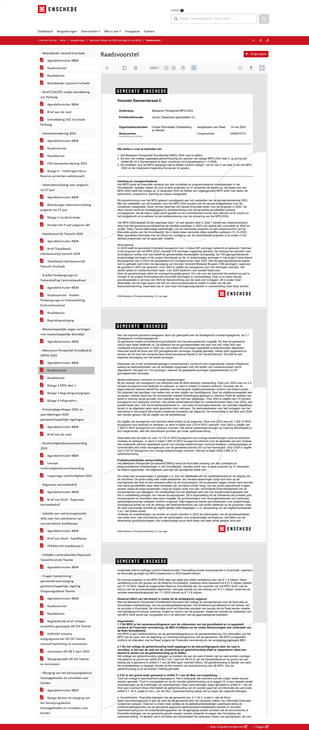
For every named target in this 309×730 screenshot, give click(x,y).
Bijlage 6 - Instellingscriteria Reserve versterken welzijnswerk (63, 174)
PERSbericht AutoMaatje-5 (64, 546)
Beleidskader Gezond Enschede (68, 83)
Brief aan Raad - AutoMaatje (66, 538)
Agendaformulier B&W (62, 60)
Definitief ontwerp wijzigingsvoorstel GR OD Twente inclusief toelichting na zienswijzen (63, 639)
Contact (149, 31)
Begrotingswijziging (60, 320)
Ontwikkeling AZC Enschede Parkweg (62, 122)
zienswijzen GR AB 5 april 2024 (67, 651)
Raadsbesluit (55, 76)
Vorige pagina (258, 54)
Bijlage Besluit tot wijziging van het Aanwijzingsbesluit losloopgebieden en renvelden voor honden (65, 705)
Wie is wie (111, 31)
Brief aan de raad (58, 112)
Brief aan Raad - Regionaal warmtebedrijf (62, 502)
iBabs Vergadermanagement (226, 727)
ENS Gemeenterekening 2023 (66, 163)
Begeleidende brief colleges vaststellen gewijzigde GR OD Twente (65, 624)
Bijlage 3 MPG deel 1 (61, 385)
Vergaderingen (67, 31)
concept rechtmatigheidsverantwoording (62, 466)
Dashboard (45, 31)
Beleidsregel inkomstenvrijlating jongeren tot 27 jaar (65, 207)
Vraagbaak (132, 31)
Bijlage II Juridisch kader (63, 217)
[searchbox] (214, 19)
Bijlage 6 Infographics (61, 400)
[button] (264, 19)
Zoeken (175, 10)
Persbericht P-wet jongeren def (68, 225)
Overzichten (89, 31)
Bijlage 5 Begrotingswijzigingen (68, 393)
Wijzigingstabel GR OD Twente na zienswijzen (64, 662)
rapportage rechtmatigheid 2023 (69, 476)
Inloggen (260, 727)
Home (63, 40)
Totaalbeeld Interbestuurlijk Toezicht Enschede (62, 264)
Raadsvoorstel (56, 68)
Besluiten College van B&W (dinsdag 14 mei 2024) (115, 40)
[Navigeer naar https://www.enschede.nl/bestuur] (58, 16)
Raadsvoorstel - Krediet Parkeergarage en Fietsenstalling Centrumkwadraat (62, 300)
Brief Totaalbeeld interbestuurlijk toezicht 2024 (60, 251)
